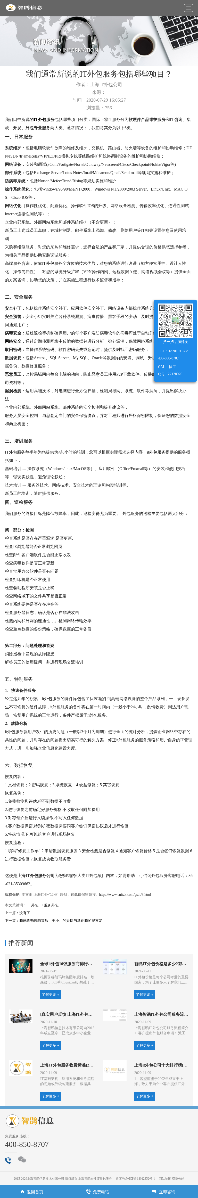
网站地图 (165, 1178)
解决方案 (95, 740)
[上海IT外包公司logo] (24, 8)
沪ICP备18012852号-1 (140, 1178)
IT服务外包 (49, 905)
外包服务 (17, 452)
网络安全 (13, 341)
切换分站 (178, 1178)
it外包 (125, 513)
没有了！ (26, 913)
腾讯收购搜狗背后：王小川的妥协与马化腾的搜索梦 (60, 921)
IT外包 (40, 119)
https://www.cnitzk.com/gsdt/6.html (125, 895)
